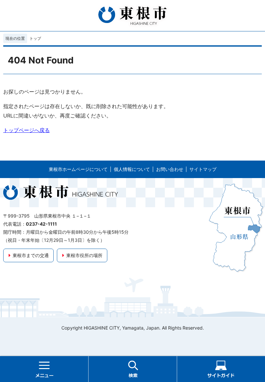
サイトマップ (203, 169)
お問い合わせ (169, 169)
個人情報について (132, 169)
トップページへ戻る (26, 130)
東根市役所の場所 (84, 255)
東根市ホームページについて (78, 169)
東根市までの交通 (31, 255)
